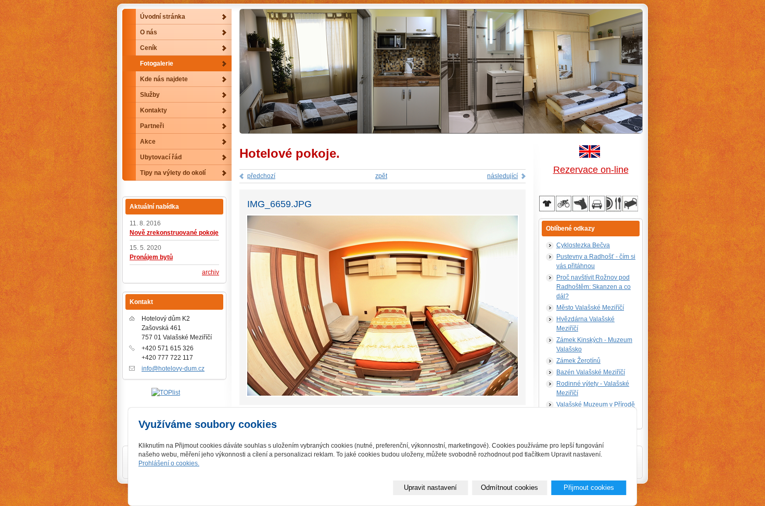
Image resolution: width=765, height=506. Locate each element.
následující (502, 176)
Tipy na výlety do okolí (173, 172)
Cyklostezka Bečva (583, 245)
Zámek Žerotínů (578, 360)
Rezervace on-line (591, 170)
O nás (148, 32)
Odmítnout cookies (509, 487)
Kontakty (153, 110)
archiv (210, 272)
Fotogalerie (156, 63)
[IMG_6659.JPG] (382, 395)
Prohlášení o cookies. (168, 463)
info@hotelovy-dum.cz (173, 368)
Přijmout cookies (589, 487)
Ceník (148, 48)
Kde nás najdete (164, 79)
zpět (381, 176)
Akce (148, 141)
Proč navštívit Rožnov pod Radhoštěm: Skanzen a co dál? (593, 287)
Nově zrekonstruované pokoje (174, 232)
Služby (150, 94)
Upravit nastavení (430, 487)
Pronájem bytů (151, 257)
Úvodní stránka (162, 16)
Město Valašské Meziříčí (590, 307)
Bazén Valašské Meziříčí (590, 372)
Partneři (152, 126)
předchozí (261, 176)
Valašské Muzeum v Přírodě (595, 404)
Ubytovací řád (161, 157)
